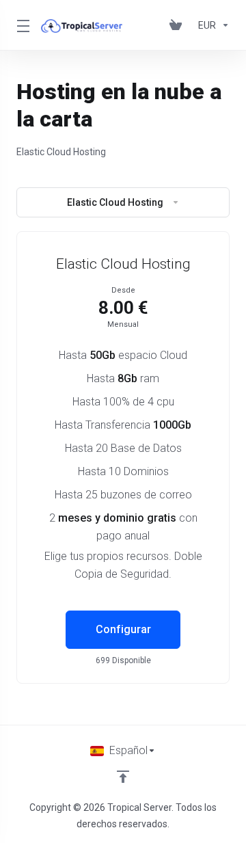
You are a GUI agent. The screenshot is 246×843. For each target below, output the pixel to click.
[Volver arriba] (123, 776)
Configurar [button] (123, 629)
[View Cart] (178, 25)
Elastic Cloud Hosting (115, 202)
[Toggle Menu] (20, 25)
